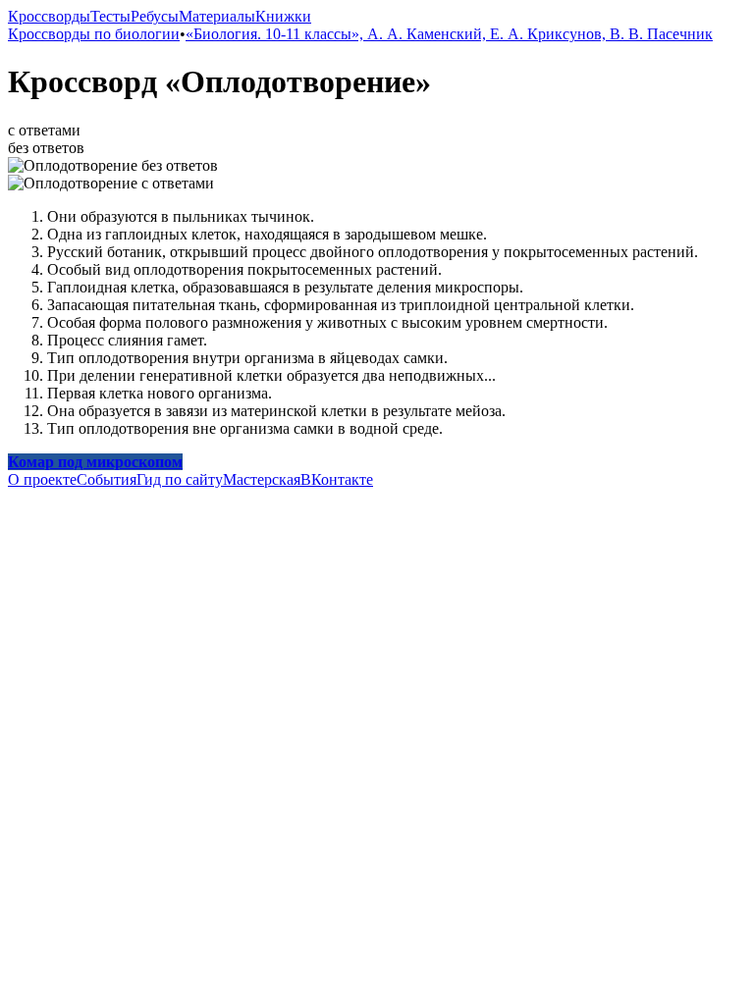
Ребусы (155, 16)
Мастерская (261, 479)
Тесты (110, 16)
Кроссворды (49, 16)
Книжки (283, 16)
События (106, 479)
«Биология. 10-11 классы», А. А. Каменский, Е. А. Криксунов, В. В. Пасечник (449, 34)
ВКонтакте (336, 479)
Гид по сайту (179, 479)
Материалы (217, 16)
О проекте (42, 479)
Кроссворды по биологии (94, 34)
